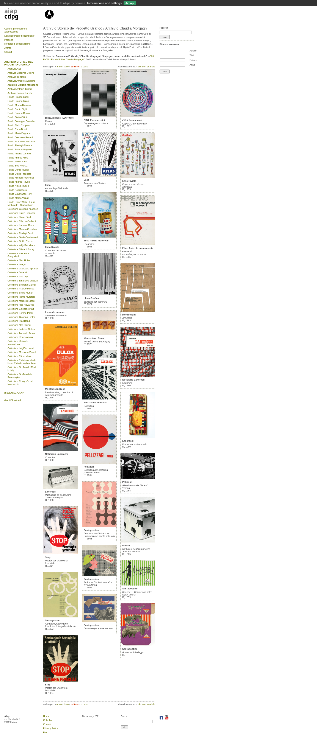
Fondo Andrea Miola (18, 157)
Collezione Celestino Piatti (21, 309)
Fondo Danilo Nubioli (18, 169)
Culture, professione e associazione (15, 30)
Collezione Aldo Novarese (21, 304)
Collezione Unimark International (18, 342)
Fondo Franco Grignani (20, 149)
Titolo (192, 55)
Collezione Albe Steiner (19, 325)
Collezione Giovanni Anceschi (23, 209)
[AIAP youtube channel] (166, 718)
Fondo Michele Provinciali (21, 177)
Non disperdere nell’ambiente (19, 35)
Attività (7, 48)
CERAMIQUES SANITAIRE (59, 118)
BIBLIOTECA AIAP (14, 393)
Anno (192, 65)
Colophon (48, 720)
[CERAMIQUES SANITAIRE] (60, 114)
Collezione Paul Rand (19, 321)
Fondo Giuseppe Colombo (21, 121)
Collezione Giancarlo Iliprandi (23, 268)
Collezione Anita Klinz (19, 272)
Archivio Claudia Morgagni (23, 85)
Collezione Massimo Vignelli (22, 352)
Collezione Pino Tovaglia (20, 337)
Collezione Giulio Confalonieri (23, 237)
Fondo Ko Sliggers (17, 190)
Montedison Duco (55, 389)
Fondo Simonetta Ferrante (21, 141)
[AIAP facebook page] (162, 718)
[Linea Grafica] (99, 294)
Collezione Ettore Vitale (19, 356)
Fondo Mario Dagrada (19, 133)
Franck (126, 545)
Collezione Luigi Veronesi (20, 348)
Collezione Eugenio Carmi (21, 225)
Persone (8, 40)
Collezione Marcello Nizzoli (21, 301)
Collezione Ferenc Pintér (20, 313)
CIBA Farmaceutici (94, 120)
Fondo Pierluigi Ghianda (20, 145)
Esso (48, 185)
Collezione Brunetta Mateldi (22, 284)
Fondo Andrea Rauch (19, 181)
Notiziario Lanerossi (56, 454)
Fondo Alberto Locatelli (19, 153)
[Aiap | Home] (49, 20)
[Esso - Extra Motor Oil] (99, 236)
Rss (45, 732)
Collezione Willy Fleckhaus (21, 245)
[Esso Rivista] (60, 243)
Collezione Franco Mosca (21, 288)
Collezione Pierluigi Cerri (20, 233)
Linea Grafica (91, 298)
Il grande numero (54, 312)
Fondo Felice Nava (17, 161)
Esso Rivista (52, 247)
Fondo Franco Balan (18, 101)
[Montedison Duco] (60, 385)
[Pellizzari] (99, 463)
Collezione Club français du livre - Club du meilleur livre (22, 362)
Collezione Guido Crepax (21, 241)
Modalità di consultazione (17, 43)
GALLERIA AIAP (12, 400)
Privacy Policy (50, 728)
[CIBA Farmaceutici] (99, 116)
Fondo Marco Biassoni (19, 105)
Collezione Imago (16, 264)
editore (75, 66)
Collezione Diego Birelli (19, 217)
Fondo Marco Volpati (18, 198)
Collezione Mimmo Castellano (23, 229)
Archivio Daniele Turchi (20, 93)
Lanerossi (50, 491)
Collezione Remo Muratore (21, 296)
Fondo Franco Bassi (18, 97)
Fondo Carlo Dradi (17, 129)
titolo (66, 66)
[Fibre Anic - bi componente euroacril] (138, 244)
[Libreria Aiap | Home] (24, 14)
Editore (193, 60)
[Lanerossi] (60, 487)
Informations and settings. (104, 3)
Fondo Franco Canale (19, 113)
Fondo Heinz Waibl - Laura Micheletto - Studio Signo (21, 203)
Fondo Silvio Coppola (19, 125)
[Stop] (60, 553)
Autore (193, 50)
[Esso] (60, 181)
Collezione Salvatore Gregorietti (18, 255)
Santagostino (52, 620)
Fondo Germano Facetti (20, 137)
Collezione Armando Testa (21, 333)
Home (46, 716)
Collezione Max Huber (19, 260)
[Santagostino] (60, 616)
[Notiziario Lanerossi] (60, 450)
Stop (47, 557)
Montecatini (129, 314)
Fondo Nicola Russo (18, 186)
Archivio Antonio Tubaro (20, 89)
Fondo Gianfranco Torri (20, 194)
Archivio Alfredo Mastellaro (21, 80)
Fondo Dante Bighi (17, 109)
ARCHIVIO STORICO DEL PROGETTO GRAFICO (18, 63)
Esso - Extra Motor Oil (96, 240)
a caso (84, 66)
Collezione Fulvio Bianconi (21, 213)
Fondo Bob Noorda (17, 165)
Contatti (8, 52)
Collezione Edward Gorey (21, 249)
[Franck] (138, 541)
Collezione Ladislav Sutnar (21, 329)
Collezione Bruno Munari (20, 292)
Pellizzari (89, 466)
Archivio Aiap (14, 68)
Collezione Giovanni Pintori (21, 317)
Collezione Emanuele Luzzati (23, 280)
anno (59, 66)
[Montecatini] (138, 310)
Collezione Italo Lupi (18, 276)
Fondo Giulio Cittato (18, 117)
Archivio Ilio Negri (17, 77)
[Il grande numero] (60, 308)
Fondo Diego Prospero (19, 173)
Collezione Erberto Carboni (22, 221)
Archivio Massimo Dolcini (21, 72)
